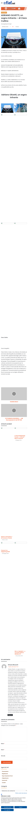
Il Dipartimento (5, 778)
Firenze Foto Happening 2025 (5, 551)
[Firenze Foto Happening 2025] (7, 545)
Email (2, 749)
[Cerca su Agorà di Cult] (26, 3)
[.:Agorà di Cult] (9, 3)
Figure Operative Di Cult (7, 775)
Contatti (4, 782)
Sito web (3, 755)
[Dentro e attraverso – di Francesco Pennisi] (7, 481)
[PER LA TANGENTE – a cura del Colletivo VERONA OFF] (21, 596)
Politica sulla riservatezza (21, 793)
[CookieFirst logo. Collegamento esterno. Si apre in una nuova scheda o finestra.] (1, 794)
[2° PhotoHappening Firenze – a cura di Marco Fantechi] (21, 430)
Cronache (4, 12)
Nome (3, 743)
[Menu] (2, 3)
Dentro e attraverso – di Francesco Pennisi (7, 537)
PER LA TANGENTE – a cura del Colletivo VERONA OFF (20, 653)
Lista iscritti (4, 780)
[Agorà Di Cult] (14, 8)
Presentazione (5, 771)
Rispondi (10, 715)
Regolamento (5, 773)
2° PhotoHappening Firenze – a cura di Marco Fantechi (20, 437)
